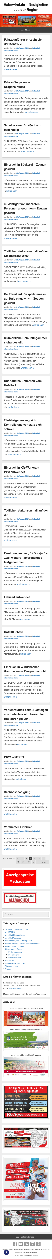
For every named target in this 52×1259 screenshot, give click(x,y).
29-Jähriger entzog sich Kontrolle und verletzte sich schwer (23, 424)
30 (29, 862)
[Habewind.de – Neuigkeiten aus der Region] (26, 26)
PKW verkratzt (14, 757)
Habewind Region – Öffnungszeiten (18, 940)
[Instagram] (32, 1244)
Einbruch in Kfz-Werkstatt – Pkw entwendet (23, 469)
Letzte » (45, 862)
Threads (38, 1244)
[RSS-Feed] (26, 1244)
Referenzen (9, 960)
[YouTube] (21, 1244)
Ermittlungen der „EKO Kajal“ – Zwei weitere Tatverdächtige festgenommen (25, 557)
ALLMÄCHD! (10, 932)
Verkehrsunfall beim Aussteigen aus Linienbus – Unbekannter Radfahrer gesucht (26, 714)
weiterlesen (10, 69)
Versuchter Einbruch (18, 827)
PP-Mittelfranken (14, 957)
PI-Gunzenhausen (15, 952)
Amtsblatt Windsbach (13, 938)
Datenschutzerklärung (30, 1252)
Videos (8, 969)
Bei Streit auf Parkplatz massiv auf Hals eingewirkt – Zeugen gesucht (25, 298)
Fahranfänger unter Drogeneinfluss (17, 84)
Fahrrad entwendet (17, 597)
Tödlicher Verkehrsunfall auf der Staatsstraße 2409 (26, 253)
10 (18, 862)
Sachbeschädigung (17, 792)
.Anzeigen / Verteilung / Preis (16, 929)
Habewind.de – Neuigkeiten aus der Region (26, 7)
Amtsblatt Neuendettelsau (15, 935)
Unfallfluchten (13, 632)
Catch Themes (33, 1255)
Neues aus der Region (13, 949)
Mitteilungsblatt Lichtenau (15, 946)
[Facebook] (15, 1244)
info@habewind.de (16, 988)
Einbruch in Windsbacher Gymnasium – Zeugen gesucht (25, 669)
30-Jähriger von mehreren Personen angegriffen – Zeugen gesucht (25, 208)
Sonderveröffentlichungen (15, 963)
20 (23, 862)
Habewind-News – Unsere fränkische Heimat (22, 943)
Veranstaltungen (11, 966)
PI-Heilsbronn (13, 954)
